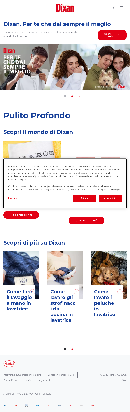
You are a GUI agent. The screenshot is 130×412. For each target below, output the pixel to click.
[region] (65, 183)
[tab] (72, 96)
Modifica (12, 198)
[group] (65, 59)
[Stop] (65, 96)
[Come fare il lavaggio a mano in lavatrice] (21, 292)
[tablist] (65, 349)
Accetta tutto (110, 198)
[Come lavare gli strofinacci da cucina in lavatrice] (65, 292)
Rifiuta (84, 198)
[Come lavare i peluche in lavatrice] (109, 292)
